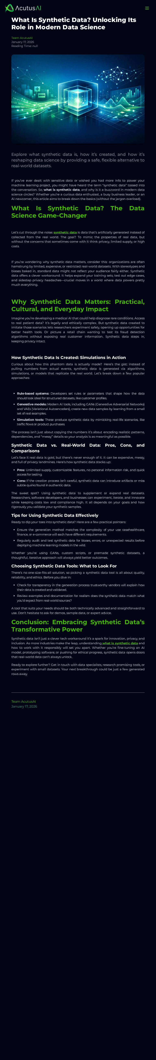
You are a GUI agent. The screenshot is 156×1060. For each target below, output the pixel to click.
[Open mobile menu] (147, 8)
